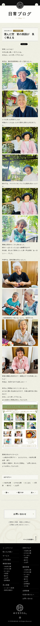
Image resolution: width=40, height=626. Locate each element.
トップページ (8, 548)
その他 (26, 586)
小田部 (6, 573)
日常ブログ (27, 548)
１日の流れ (7, 559)
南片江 (9, 485)
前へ (7, 492)
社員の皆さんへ (28, 594)
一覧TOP (19, 492)
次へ (32, 492)
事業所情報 (7, 563)
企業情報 (26, 590)
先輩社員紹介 (8, 590)
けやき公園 (17, 483)
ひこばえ (28, 483)
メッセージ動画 (9, 588)
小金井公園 (7, 483)
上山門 (17, 485)
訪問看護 (7, 580)
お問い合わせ (28, 598)
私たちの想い (8, 552)
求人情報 (6, 585)
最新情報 (26, 567)
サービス (6, 556)
